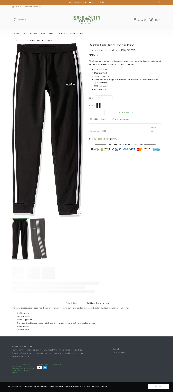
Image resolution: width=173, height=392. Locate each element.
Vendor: (93, 50)
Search (116, 349)
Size (91, 98)
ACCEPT (158, 386)
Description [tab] (71, 303)
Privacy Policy (119, 353)
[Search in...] (15, 19)
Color (92, 105)
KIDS (104, 131)
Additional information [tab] (98, 303)
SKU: (110, 50)
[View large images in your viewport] (79, 212)
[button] (80, 130)
